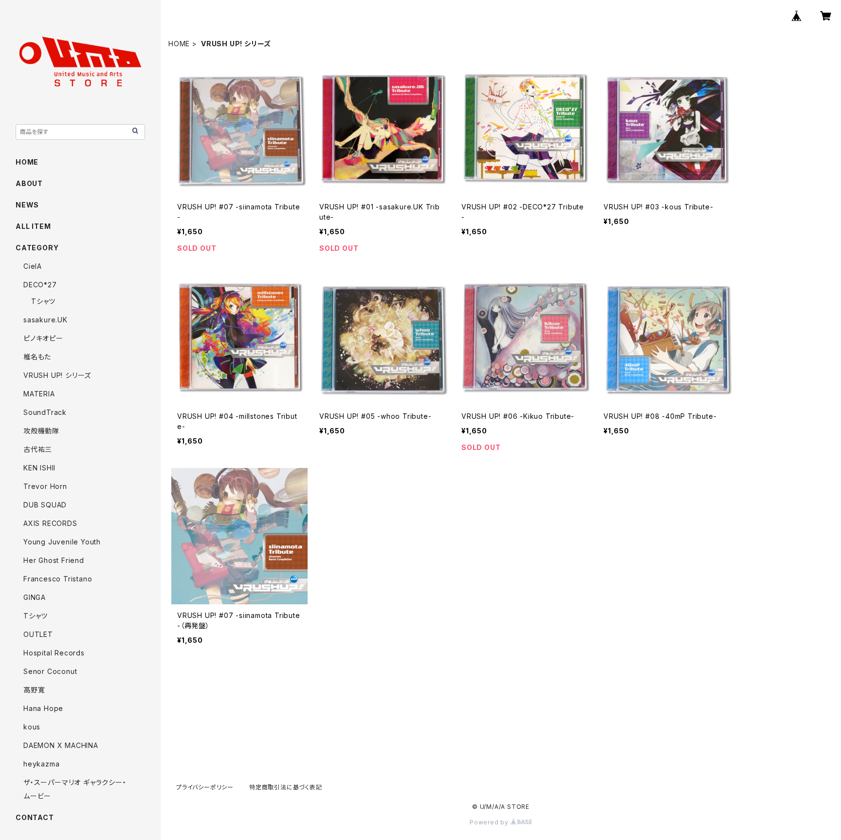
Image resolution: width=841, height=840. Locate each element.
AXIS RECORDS (50, 523)
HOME (179, 43)
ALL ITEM (33, 226)
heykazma (41, 764)
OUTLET (38, 634)
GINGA (34, 597)
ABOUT (29, 183)
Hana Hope (43, 708)
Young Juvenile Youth (62, 542)
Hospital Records (54, 653)
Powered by (490, 822)
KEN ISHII (39, 468)
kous (31, 727)
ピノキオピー (43, 338)
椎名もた (37, 357)
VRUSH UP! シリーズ (57, 375)
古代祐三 (37, 449)
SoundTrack (45, 412)
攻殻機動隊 (41, 431)
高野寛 (34, 690)
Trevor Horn (45, 486)
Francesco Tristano (57, 579)
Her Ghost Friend (53, 560)
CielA (32, 266)
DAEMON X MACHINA (60, 745)
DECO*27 (40, 284)
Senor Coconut (50, 671)
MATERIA (39, 394)
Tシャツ (43, 301)
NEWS (27, 205)
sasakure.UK (45, 320)
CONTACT (35, 817)
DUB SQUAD (45, 505)
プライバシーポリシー (205, 787)
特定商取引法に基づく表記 (285, 787)
